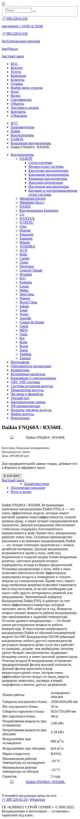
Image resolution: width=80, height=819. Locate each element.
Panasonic (27, 234)
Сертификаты (21, 100)
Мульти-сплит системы (46, 166)
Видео (15, 96)
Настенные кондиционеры (48, 186)
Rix (22, 338)
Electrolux (27, 266)
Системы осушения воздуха (32, 386)
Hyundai (26, 274)
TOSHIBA (27, 246)
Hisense (25, 230)
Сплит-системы (40, 162)
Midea (24, 290)
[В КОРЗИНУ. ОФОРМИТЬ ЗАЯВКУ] (19, 115)
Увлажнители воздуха (27, 390)
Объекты (17, 104)
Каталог (17, 68)
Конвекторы (20, 370)
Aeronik (25, 318)
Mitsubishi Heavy (32, 202)
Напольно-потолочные (45, 182)
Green (24, 326)
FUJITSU (27, 222)
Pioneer (25, 298)
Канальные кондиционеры (48, 174)
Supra (24, 350)
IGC (23, 278)
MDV (24, 330)
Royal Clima (28, 302)
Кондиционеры (22, 154)
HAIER (25, 206)
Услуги (16, 72)
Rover (24, 346)
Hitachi (25, 242)
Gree (23, 226)
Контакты (18, 111)
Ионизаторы (20, 418)
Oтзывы (17, 84)
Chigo (24, 262)
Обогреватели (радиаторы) (31, 366)
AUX (24, 250)
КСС (14, 64)
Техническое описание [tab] (28, 488)
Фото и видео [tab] (21, 492)
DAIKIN (26, 158)
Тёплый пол (20, 398)
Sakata (24, 306)
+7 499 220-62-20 (14, 799)
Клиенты (17, 80)
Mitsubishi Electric (33, 198)
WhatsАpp (37, 799)
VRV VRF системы (25, 382)
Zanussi (25, 358)
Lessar (24, 286)
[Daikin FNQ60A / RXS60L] (43, 782)
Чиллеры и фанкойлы (27, 394)
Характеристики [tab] (36, 484)
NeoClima (27, 294)
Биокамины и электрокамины (33, 378)
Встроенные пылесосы (28, 374)
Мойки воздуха (22, 414)
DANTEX (27, 218)
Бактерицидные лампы (28, 402)
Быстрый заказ (13, 480)
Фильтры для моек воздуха (31, 410)
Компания (18, 76)
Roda (23, 342)
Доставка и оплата (25, 107)
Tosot (23, 310)
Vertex (24, 314)
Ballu (23, 254)
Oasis (23, 334)
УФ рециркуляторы (25, 406)
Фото (15, 92)
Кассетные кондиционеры (48, 170)
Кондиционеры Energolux (39, 210)
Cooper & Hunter (32, 322)
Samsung (26, 238)
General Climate (31, 270)
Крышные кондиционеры (47, 178)
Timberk (25, 354)
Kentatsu (26, 282)
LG (22, 214)
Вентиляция (20, 362)
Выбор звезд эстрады (27, 88)
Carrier (24, 258)
